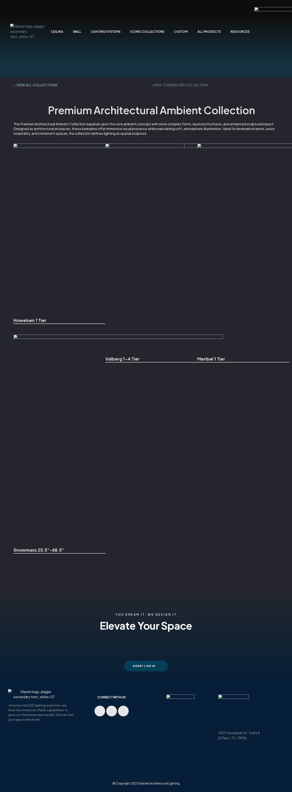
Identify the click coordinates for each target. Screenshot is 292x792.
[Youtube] (99, 711)
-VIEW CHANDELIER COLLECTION (179, 85)
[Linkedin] (111, 711)
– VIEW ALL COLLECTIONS (35, 85)
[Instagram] (123, 711)
